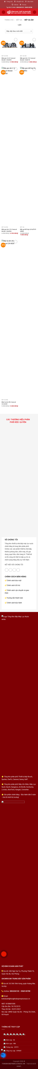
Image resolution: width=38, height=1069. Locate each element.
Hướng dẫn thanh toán (15, 598)
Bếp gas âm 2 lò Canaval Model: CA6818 (27, 59)
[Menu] (3, 12)
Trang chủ (9, 20)
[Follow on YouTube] (18, 570)
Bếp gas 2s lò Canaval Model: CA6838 (8, 59)
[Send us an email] (14, 570)
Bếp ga (19, 20)
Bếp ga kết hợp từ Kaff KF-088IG (28, 230)
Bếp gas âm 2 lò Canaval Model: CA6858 (9, 230)
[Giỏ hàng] (34, 12)
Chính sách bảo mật (14, 580)
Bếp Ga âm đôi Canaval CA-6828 (9, 403)
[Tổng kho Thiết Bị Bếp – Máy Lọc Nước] (19, 12)
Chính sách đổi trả (13, 585)
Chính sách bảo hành (14, 603)
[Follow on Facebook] (6, 570)
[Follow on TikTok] (10, 570)
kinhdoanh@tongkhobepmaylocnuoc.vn (16, 999)
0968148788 (25, 991)
